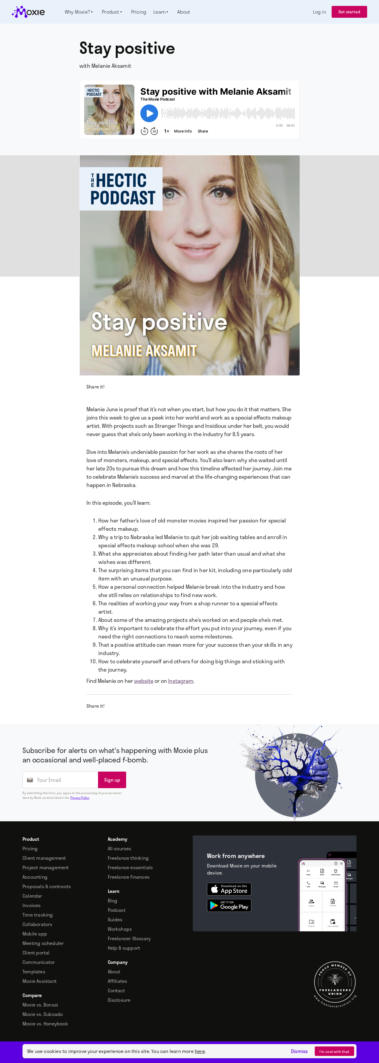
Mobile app (35, 933)
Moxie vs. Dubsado (43, 1014)
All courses (119, 848)
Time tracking (38, 914)
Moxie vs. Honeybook (45, 1023)
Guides (115, 919)
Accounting (35, 876)
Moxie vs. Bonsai (40, 1004)
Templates (34, 971)
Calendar (32, 895)
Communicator (39, 962)
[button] (79, 12)
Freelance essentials (130, 867)
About (114, 971)
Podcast (117, 910)
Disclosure (119, 1000)
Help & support (124, 947)
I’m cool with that (334, 1051)
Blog (113, 900)
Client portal (36, 952)
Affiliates (117, 981)
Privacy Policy (79, 797)
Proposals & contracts (47, 886)
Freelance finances (129, 876)
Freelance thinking (128, 858)
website (143, 681)
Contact (116, 990)
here (200, 1051)
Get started (349, 12)
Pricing (30, 848)
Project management (46, 867)
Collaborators (37, 924)
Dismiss (299, 1051)
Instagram (180, 681)
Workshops (120, 929)
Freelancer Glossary (129, 938)
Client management (44, 858)
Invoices (32, 905)
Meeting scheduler (43, 943)
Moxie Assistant (40, 981)
